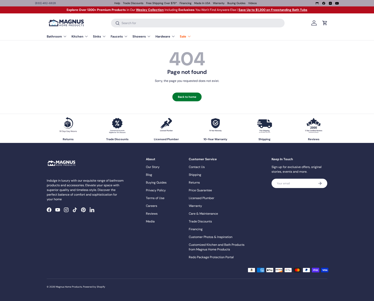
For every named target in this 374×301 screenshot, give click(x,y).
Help (117, 3)
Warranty (219, 3)
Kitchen (77, 36)
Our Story (153, 167)
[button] (325, 23)
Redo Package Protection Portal (211, 257)
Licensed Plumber (201, 198)
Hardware (162, 36)
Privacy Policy (156, 190)
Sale (183, 36)
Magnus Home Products (69, 286)
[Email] (317, 3)
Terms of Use (155, 198)
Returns (194, 182)
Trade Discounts (133, 3)
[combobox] (198, 23)
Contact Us (197, 167)
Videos (252, 3)
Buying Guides (236, 3)
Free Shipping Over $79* (161, 3)
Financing (185, 3)
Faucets (117, 36)
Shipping (195, 175)
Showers (139, 36)
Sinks (97, 36)
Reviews (152, 214)
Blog (149, 175)
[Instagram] (330, 3)
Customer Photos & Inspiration (210, 237)
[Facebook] (324, 3)
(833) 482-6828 (45, 3)
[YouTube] (337, 3)
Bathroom (54, 36)
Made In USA (202, 3)
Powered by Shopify (94, 286)
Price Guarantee (200, 190)
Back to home (187, 97)
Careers (151, 206)
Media (150, 221)
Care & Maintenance (203, 214)
